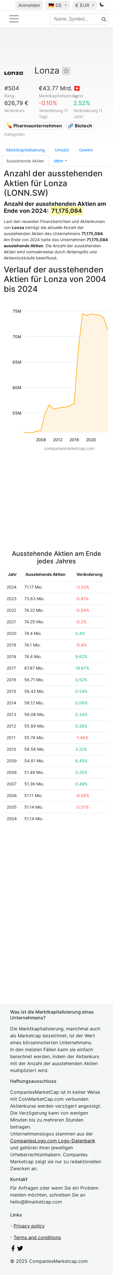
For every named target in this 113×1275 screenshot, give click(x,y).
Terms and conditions (37, 1237)
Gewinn (86, 149)
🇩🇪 (55, 5)
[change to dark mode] (102, 5)
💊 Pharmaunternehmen (34, 126)
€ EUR (83, 5)
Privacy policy (29, 1226)
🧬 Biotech (80, 126)
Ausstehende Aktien (25, 160)
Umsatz (62, 149)
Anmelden (29, 5)
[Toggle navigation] (14, 19)
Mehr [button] (58, 160)
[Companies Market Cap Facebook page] (13, 1249)
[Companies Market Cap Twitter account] (20, 1249)
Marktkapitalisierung (25, 149)
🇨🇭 (77, 88)
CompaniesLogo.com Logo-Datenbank (52, 1141)
